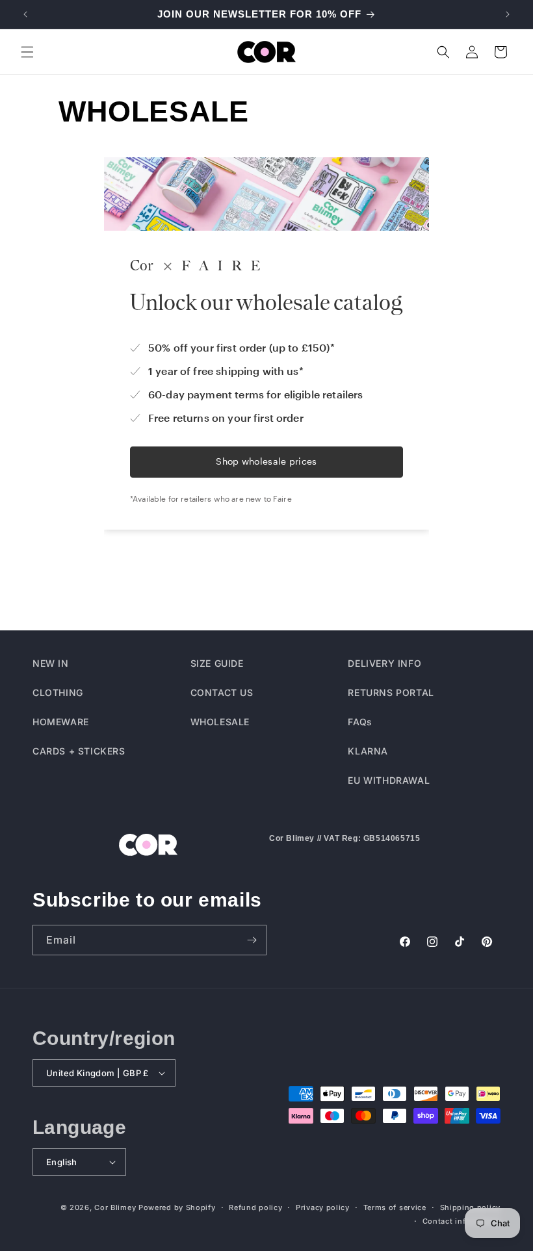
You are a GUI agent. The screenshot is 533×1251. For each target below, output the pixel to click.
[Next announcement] (507, 14)
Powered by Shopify (177, 1207)
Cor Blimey (115, 1207)
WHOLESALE (220, 721)
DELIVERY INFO (384, 663)
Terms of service (394, 1207)
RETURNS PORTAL (391, 692)
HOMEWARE (60, 721)
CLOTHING (57, 692)
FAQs (360, 721)
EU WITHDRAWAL (389, 780)
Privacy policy (323, 1207)
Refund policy (255, 1207)
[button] (27, 52)
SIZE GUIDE (217, 663)
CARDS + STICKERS (78, 750)
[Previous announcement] (25, 14)
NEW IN (50, 663)
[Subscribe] (251, 940)
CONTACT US (222, 692)
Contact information (461, 1221)
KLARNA (368, 750)
